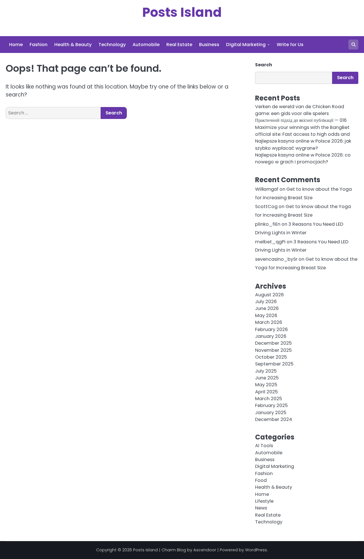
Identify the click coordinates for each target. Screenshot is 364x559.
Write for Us (290, 44)
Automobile (146, 44)
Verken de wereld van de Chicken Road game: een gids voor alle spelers (299, 110)
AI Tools (264, 445)
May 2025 (266, 384)
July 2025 (266, 371)
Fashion (38, 44)
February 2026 (271, 329)
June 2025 (267, 378)
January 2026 (270, 336)
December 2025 (273, 343)
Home (16, 44)
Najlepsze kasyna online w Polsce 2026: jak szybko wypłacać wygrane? (303, 144)
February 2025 (271, 405)
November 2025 (273, 350)
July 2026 (266, 301)
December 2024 (273, 419)
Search (263, 64)
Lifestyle (264, 501)
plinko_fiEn (267, 224)
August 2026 (269, 294)
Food (261, 480)
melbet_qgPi (270, 242)
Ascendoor (204, 550)
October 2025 (271, 357)
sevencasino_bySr (276, 259)
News (261, 508)
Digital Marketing (246, 44)
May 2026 (266, 315)
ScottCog (266, 206)
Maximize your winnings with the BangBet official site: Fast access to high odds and (302, 130)
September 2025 (274, 364)
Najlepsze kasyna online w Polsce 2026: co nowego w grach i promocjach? (303, 158)
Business (209, 44)
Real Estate (179, 44)
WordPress (256, 550)
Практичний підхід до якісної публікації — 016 (301, 120)
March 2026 (268, 322)
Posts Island (182, 12)
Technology (112, 44)
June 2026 (267, 308)
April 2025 (266, 392)
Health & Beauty (73, 44)
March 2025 (268, 398)
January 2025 (270, 412)
